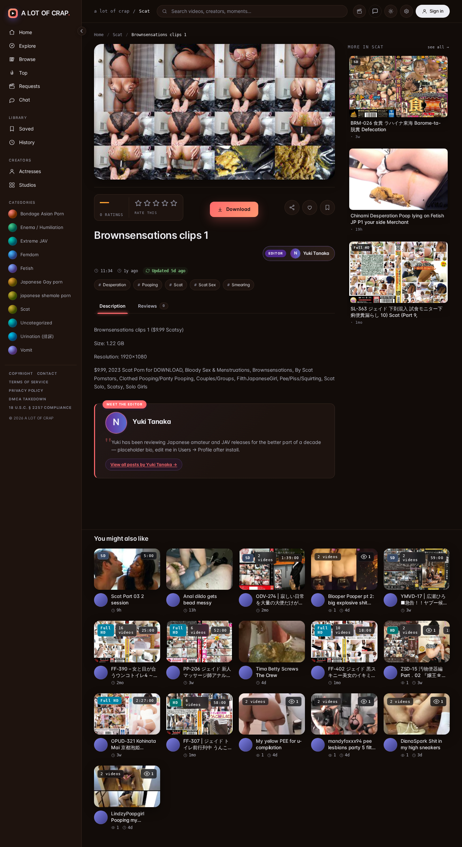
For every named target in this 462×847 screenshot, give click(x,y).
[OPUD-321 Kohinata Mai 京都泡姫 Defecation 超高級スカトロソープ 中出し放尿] (127, 725)
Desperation (114, 284)
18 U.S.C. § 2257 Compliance (40, 407)
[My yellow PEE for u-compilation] (272, 725)
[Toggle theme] (390, 11)
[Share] (291, 207)
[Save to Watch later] (151, 556)
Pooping (150, 284)
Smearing (241, 284)
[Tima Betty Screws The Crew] (272, 653)
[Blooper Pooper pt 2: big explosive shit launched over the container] (344, 581)
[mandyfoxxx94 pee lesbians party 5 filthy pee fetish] (344, 725)
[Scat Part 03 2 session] (127, 581)
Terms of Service (28, 382)
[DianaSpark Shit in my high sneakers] (417, 725)
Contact (47, 373)
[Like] (309, 207)
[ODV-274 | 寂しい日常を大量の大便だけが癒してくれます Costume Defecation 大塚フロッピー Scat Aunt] (272, 581)
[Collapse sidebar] (81, 31)
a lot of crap (111, 11)
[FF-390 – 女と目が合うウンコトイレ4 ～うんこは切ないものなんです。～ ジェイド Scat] (127, 653)
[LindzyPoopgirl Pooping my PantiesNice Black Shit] (127, 798)
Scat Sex (207, 284)
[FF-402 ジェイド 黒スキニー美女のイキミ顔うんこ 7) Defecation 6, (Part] (344, 653)
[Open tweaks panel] (406, 11)
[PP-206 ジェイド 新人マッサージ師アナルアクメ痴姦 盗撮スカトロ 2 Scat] (199, 653)
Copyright (21, 373)
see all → (438, 47)
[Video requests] (359, 11)
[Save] (327, 207)
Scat (117, 34)
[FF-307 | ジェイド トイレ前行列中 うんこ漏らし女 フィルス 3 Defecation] (199, 725)
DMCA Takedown (27, 399)
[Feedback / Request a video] (375, 11)
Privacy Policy (26, 390)
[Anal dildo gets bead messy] (199, 581)
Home (99, 34)
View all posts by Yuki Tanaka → (143, 464)
